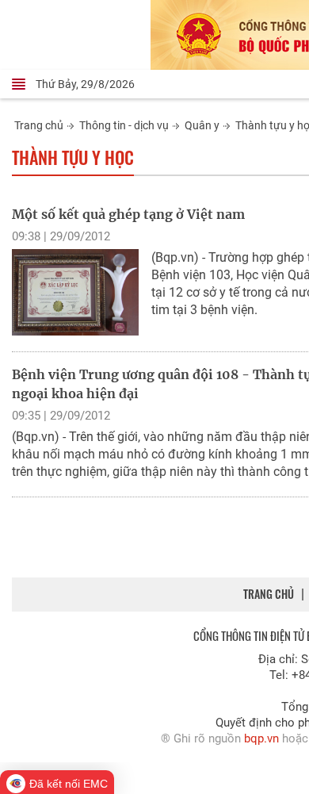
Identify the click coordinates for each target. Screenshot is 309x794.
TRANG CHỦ (268, 593)
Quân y (202, 125)
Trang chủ (38, 125)
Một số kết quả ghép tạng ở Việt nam (128, 214)
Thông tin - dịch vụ (124, 125)
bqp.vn (261, 738)
